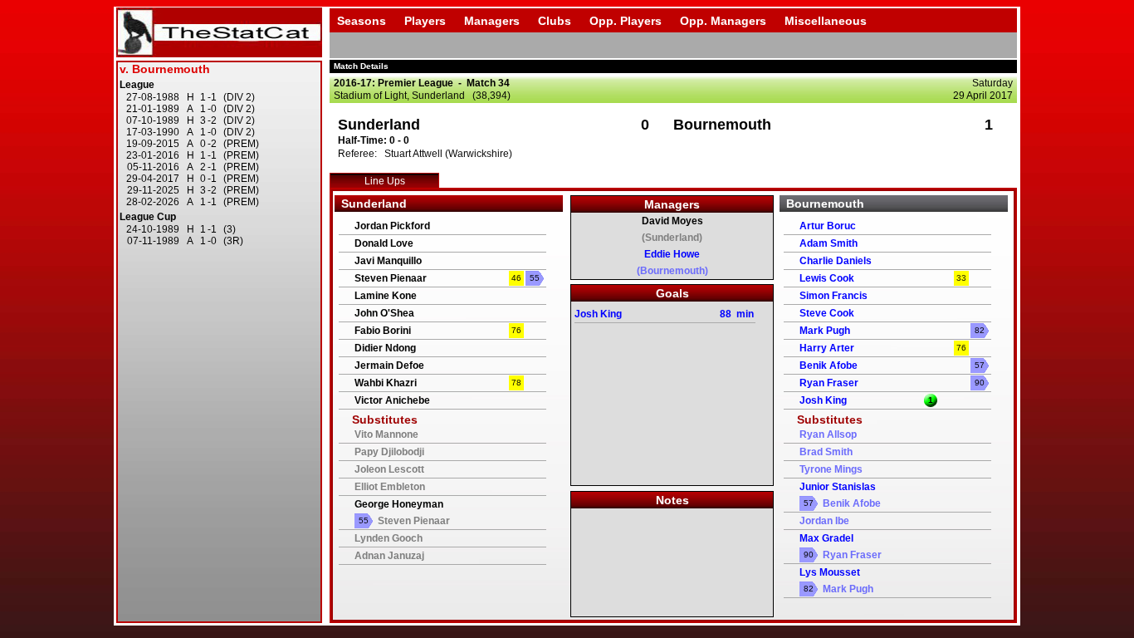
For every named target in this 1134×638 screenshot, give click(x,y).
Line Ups (384, 181)
